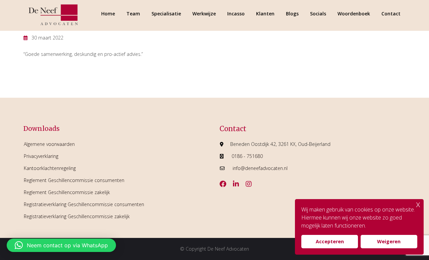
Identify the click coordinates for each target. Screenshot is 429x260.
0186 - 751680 (247, 156)
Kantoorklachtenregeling (50, 168)
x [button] (418, 204)
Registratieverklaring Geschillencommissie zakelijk (77, 216)
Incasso (236, 13)
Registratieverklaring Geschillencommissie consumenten (84, 204)
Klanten (265, 13)
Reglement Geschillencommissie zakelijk (67, 192)
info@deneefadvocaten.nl (260, 168)
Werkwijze (204, 13)
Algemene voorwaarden (49, 144)
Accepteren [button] (330, 241)
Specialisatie (166, 13)
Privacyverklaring (41, 156)
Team (133, 13)
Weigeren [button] (389, 241)
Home (108, 13)
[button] (61, 245)
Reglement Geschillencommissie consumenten (74, 180)
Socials (318, 13)
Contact (391, 13)
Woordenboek (354, 13)
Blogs (292, 13)
